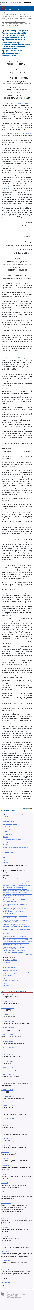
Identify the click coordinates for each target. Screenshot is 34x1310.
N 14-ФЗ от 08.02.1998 (7, 1090)
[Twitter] (27, 808)
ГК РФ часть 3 (7, 831)
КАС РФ (5, 844)
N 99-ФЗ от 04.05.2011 (7, 1081)
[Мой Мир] (31, 808)
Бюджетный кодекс (9, 819)
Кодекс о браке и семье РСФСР (12, 980)
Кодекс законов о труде (10, 978)
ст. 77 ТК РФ (4, 1227)
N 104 (10, 188)
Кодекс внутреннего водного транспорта (16, 847)
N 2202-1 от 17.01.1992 (7, 1105)
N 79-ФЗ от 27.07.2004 (7, 1021)
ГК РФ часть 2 (7, 829)
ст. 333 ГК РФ (5, 1152)
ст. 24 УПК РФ (5, 1251)
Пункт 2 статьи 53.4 (13, 358)
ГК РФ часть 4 (7, 834)
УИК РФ (5, 857)
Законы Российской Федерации (13, 868)
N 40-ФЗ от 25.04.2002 (7, 1008)
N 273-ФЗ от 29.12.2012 (7, 1014)
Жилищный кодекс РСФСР (11, 967)
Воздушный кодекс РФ (10, 824)
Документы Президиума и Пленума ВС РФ (16, 881)
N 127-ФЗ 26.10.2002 (6, 1112)
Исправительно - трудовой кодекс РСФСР (16, 973)
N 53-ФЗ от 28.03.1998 (7, 1138)
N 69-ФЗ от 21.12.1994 (7, 1001)
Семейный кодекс (8, 852)
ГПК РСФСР (6, 962)
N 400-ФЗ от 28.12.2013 (7, 994)
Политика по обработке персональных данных (15, 1298)
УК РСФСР (6, 983)
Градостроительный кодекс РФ (12, 839)
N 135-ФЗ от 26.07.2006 (7, 1074)
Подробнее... (29, 954)
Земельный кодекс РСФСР (11, 970)
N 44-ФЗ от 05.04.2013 (7, 1125)
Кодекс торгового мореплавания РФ (14, 850)
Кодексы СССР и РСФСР (10, 957)
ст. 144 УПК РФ (5, 1236)
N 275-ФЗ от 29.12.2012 (7, 1028)
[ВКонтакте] (25, 808)
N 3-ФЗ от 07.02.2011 (7, 1061)
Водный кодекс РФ (9, 821)
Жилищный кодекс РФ (10, 842)
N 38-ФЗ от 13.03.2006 (7, 1047)
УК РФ (5, 860)
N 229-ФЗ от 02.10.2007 (7, 1132)
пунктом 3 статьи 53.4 (24, 103)
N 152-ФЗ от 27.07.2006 (7, 1118)
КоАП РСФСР (7, 975)
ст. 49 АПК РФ (5, 1269)
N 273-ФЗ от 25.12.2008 (7, 1041)
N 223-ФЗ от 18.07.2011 (7, 1096)
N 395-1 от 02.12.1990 (6, 1145)
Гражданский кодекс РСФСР (12, 965)
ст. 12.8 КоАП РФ (6, 1203)
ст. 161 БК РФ (4, 1218)
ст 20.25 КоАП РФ (6, 1174)
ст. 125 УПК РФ (5, 1245)
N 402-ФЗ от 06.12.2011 (7, 1067)
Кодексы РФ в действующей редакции (15, 814)
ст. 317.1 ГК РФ (5, 1158)
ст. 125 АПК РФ (5, 1282)
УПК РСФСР (6, 985)
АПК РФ (5, 816)
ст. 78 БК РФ (4, 1192)
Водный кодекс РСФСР (10, 960)
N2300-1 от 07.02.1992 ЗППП (9, 1034)
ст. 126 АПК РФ (5, 1260)
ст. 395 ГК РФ (5, 1165)
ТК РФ (5, 855)
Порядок (29, 133)
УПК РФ (5, 862)
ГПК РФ (5, 837)
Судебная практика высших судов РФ (15, 865)
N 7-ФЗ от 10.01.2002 (7, 1054)
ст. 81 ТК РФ (4, 1183)
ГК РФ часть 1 (7, 826)
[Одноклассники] (29, 808)
